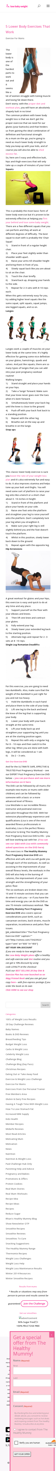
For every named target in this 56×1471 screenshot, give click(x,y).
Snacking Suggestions (17, 1243)
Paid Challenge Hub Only (19, 1163)
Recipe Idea (12, 1198)
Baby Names (12, 1029)
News (9, 1148)
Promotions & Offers (17, 1178)
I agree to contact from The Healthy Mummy (30, 1431)
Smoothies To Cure (16, 1238)
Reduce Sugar (13, 1213)
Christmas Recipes (16, 1069)
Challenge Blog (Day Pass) (19, 1064)
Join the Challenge (34, 1303)
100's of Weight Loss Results (21, 1019)
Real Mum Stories (15, 1188)
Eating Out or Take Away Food (22, 1074)
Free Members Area (16, 1094)
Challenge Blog (14, 1059)
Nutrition (10, 1153)
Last (15, 1377)
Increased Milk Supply (17, 1113)
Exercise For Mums (15, 38)
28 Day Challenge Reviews (20, 1024)
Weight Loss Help (15, 1263)
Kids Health (12, 1118)
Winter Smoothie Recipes (19, 1278)
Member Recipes (15, 1123)
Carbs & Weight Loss (17, 1049)
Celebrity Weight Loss (17, 1054)
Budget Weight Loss (16, 1044)
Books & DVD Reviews (17, 1034)
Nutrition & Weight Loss (18, 1158)
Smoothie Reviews (16, 1233)
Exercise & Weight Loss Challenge (24, 1079)
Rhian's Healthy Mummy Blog (21, 1218)
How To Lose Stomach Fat (20, 1108)
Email (21, 1392)
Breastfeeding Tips (16, 1039)
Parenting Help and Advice (20, 1168)
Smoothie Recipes (15, 1228)
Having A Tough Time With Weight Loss (27, 1103)
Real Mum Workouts (16, 1193)
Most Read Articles (16, 1133)
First (15, 1365)
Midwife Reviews (15, 1128)
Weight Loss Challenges (18, 1258)
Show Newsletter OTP (17, 1223)
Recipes (10, 1208)
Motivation (11, 1143)
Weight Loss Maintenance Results (24, 1268)
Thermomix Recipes (16, 1253)
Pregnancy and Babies (17, 1173)
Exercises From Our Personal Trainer (25, 1089)
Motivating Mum (14, 1138)
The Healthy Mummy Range (20, 1248)
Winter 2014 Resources (18, 1273)
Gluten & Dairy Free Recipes (20, 1098)
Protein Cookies (14, 1183)
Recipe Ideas (12, 1203)
